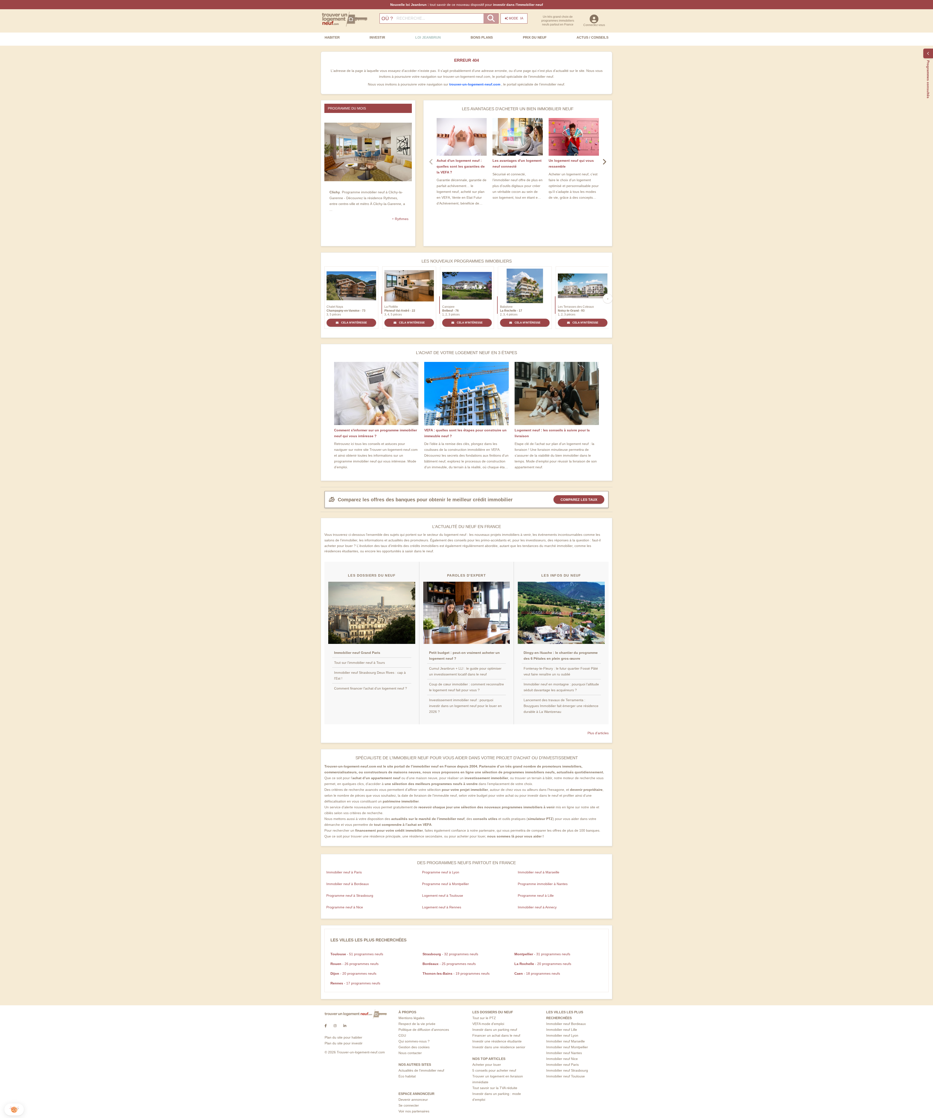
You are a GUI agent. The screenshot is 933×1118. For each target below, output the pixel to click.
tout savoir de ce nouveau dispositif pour (466, 5)
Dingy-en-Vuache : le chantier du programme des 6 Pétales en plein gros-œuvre (561, 655)
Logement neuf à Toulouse (442, 895)
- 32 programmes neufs (450, 954)
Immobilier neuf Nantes (564, 1053)
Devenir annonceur (413, 1099)
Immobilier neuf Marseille (565, 1041)
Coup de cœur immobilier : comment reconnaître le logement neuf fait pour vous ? (466, 687)
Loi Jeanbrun (428, 37)
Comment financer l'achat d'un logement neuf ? (370, 688)
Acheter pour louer (486, 1065)
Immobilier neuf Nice (562, 1059)
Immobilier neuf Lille (561, 1030)
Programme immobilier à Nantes (543, 884)
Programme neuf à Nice (344, 907)
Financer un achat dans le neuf (496, 1035)
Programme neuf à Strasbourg (349, 895)
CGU (402, 1035)
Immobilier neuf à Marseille (538, 872)
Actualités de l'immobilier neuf (421, 1070)
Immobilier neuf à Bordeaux (347, 884)
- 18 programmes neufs (537, 973)
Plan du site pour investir (344, 1043)
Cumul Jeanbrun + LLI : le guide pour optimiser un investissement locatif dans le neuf (465, 671)
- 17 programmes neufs (355, 983)
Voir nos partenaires (413, 1111)
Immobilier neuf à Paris (344, 872)
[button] (14, 1109)
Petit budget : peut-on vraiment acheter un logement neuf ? (464, 655)
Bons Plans (482, 37)
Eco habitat (407, 1076)
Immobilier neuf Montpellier (567, 1047)
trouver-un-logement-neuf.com (475, 84)
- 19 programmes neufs (456, 973)
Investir (377, 37)
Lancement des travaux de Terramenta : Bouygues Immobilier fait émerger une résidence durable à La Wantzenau (561, 706)
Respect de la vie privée (416, 1024)
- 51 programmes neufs (356, 954)
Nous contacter (410, 1053)
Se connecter (408, 1105)
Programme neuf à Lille (536, 895)
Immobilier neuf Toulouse (565, 1076)
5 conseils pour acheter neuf (494, 1070)
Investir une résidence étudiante (497, 1041)
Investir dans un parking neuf (494, 1030)
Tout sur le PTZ (484, 1018)
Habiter (332, 37)
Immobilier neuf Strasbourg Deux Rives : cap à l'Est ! (370, 675)
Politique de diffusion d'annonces (423, 1030)
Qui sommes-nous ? (414, 1041)
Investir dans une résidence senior (498, 1047)
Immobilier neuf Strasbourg (567, 1070)
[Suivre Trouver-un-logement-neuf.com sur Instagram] (335, 1026)
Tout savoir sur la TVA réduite (494, 1088)
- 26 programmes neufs (354, 964)
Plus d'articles (598, 733)
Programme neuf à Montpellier (445, 884)
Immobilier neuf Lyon (562, 1035)
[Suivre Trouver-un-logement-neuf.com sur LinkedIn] (344, 1026)
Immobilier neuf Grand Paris (357, 653)
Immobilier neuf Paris (562, 1065)
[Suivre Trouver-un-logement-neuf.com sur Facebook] (326, 1026)
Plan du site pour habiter (343, 1037)
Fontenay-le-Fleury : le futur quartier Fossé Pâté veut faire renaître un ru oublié (561, 671)
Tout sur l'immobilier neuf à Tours (359, 663)
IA (516, 18)
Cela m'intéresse (353, 322)
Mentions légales (411, 1018)
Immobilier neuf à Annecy (537, 907)
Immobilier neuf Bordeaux (566, 1024)
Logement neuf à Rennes (441, 907)
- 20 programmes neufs (542, 964)
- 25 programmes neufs (449, 964)
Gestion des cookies (414, 1047)
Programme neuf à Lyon (440, 872)
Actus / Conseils (592, 37)
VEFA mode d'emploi (488, 1024)
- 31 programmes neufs (542, 954)
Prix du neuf (535, 37)
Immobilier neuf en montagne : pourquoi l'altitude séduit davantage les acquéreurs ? (561, 687)
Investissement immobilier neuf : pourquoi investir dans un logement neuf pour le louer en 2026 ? (465, 706)
